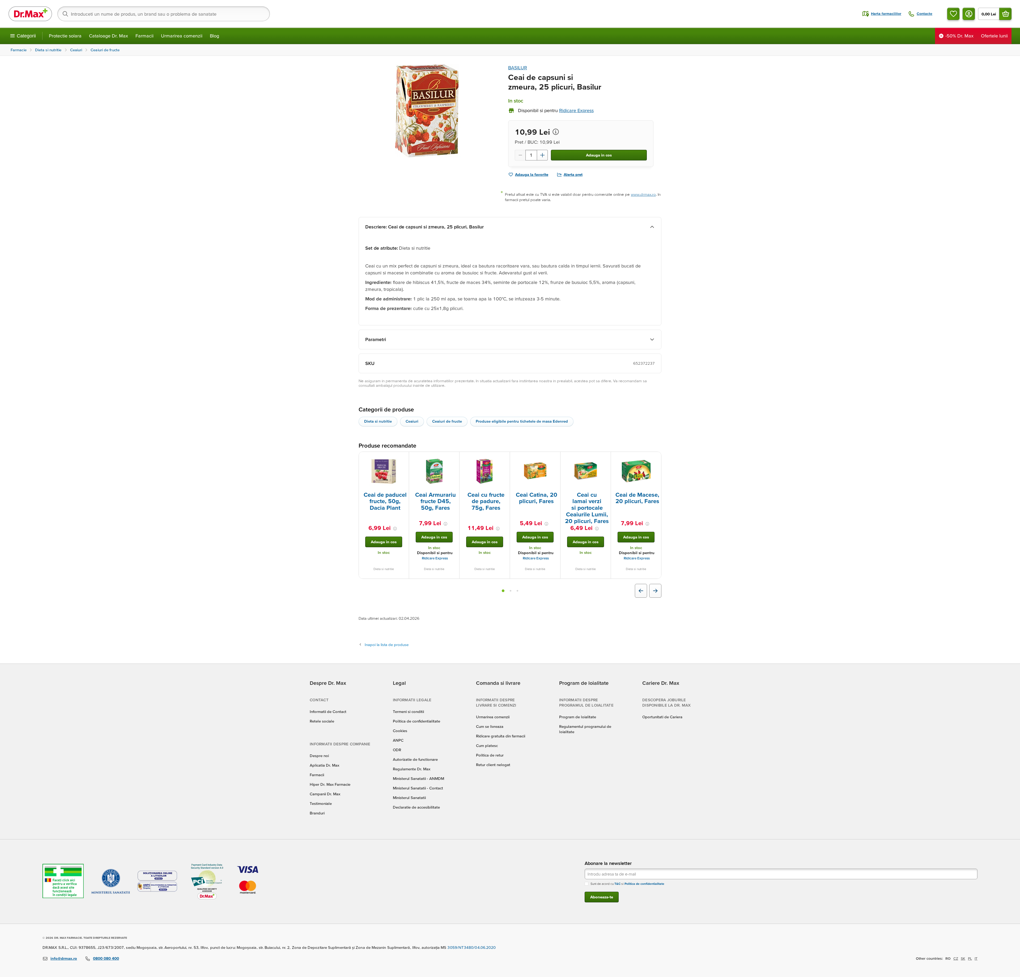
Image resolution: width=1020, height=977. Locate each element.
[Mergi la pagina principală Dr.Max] (30, 13)
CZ (955, 958)
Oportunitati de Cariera (662, 717)
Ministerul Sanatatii (409, 797)
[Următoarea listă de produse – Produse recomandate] (655, 591)
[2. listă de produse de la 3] (510, 590)
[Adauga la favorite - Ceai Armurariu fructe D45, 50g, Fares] (453, 458)
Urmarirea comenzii (181, 36)
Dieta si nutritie (378, 421)
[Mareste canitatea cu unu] (542, 155)
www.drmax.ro (643, 194)
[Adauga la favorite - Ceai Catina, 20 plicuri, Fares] (554, 458)
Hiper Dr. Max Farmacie (330, 784)
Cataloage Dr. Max (108, 36)
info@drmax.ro (63, 958)
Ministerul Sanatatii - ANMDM (418, 778)
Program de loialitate (577, 717)
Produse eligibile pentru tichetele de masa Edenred (522, 421)
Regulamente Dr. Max (411, 769)
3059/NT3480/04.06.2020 (471, 947)
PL (970, 958)
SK (963, 958)
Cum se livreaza (489, 726)
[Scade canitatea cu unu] (520, 155)
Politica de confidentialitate (416, 721)
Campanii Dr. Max (325, 794)
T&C (617, 883)
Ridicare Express (435, 558)
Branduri (317, 813)
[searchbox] (163, 13)
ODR (397, 749)
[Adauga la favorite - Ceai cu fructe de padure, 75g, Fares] (504, 458)
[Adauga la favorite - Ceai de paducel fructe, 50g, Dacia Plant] (403, 458)
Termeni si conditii (408, 711)
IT (976, 958)
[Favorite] (953, 14)
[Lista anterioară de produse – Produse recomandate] (641, 591)
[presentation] (384, 471)
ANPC (398, 740)
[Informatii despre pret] (556, 132)
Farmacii (144, 36)
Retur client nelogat (493, 764)
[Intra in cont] (969, 14)
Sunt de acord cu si (627, 883)
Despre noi (319, 755)
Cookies (400, 730)
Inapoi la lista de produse (387, 644)
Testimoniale (321, 803)
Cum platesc (487, 745)
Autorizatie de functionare (415, 759)
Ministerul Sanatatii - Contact (418, 788)
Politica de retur (490, 755)
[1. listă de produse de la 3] (503, 591)
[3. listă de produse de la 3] (517, 590)
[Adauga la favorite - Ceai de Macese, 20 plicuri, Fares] (655, 458)
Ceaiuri (412, 421)
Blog (214, 36)
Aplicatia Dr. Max (324, 765)
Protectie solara (65, 36)
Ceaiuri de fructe (447, 421)
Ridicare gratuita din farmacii (500, 736)
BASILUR (517, 67)
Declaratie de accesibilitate (416, 807)
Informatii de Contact (328, 711)
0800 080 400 (106, 958)
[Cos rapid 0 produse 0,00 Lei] (1005, 14)
